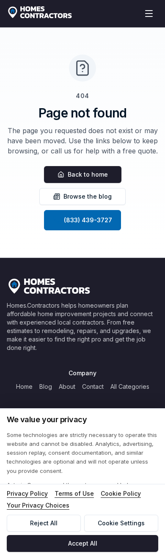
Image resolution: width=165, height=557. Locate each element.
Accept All (82, 543)
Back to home (88, 174)
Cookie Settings (121, 523)
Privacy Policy (27, 493)
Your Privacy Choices (38, 505)
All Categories (129, 386)
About (67, 386)
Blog (45, 386)
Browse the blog (87, 196)
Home (24, 386)
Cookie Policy (121, 493)
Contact (93, 386)
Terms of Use (74, 493)
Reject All (44, 523)
